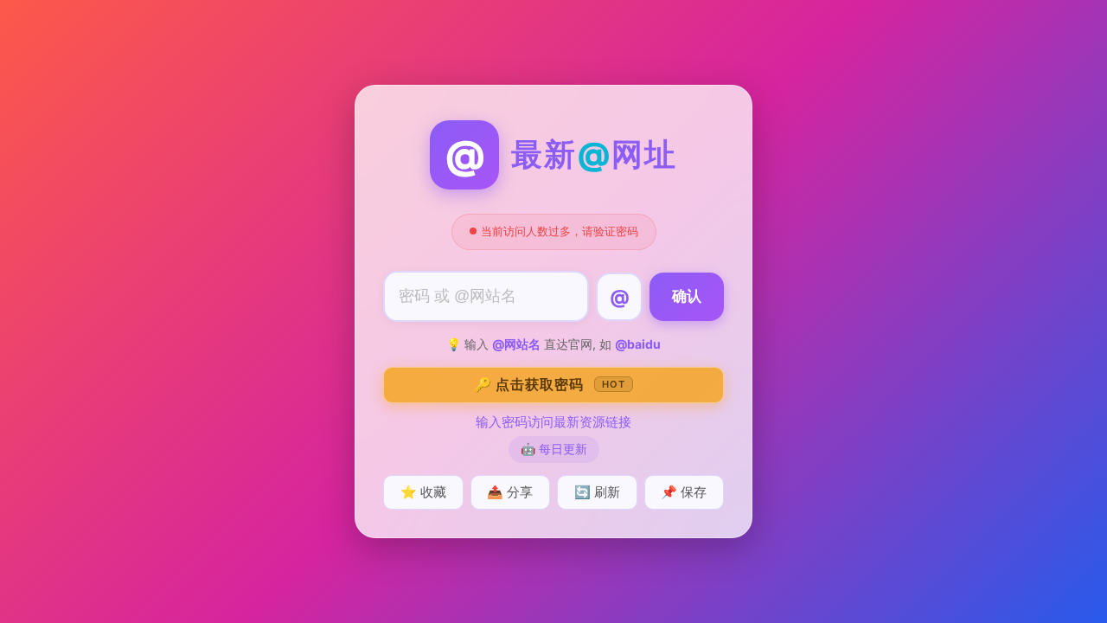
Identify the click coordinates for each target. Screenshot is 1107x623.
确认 (686, 296)
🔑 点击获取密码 (549, 384)
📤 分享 (510, 492)
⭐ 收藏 (423, 492)
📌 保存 (684, 492)
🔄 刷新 (597, 492)
